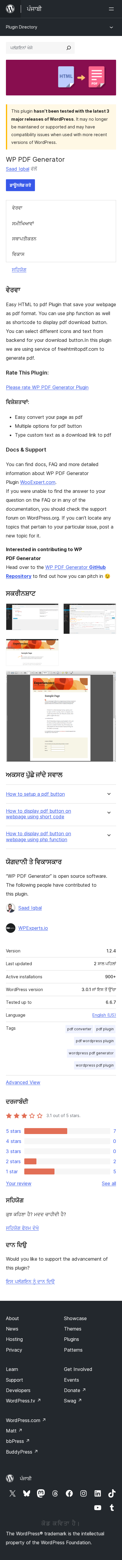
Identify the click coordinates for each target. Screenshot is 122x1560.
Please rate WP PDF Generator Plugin (47, 387)
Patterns (73, 1350)
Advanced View (23, 1082)
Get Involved (78, 1369)
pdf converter (79, 1029)
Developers (18, 1390)
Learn (12, 1369)
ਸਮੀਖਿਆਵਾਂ (23, 224)
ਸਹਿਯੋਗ (19, 270)
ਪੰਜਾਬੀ (26, 1479)
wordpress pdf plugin (95, 1065)
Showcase (75, 1318)
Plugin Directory (21, 26)
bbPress (18, 1441)
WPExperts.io (33, 928)
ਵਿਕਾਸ (18, 254)
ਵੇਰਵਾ (17, 208)
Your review (18, 1183)
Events (71, 1380)
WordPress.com (26, 1420)
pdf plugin (105, 1029)
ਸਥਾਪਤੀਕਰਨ (24, 239)
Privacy (14, 1350)
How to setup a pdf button (35, 794)
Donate (75, 1390)
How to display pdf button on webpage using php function (38, 836)
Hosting (14, 1339)
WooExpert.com (37, 482)
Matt (14, 1431)
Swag (73, 1401)
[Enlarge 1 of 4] (51, 611)
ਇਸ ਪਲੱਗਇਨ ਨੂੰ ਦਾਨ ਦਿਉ (30, 1281)
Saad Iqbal (17, 169)
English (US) (104, 1015)
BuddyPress (22, 1452)
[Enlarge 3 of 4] (51, 647)
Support (14, 1380)
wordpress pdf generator (91, 1053)
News (12, 1329)
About (12, 1318)
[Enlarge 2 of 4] (108, 611)
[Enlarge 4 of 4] (108, 679)
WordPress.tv (23, 1401)
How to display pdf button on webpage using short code (38, 814)
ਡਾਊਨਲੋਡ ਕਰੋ (20, 185)
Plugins (71, 1339)
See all (109, 1183)
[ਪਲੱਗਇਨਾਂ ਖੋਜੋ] (69, 48)
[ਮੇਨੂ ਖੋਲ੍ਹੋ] (112, 9)
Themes (72, 1329)
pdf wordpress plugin (95, 1041)
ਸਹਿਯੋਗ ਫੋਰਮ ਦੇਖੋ (22, 1228)
